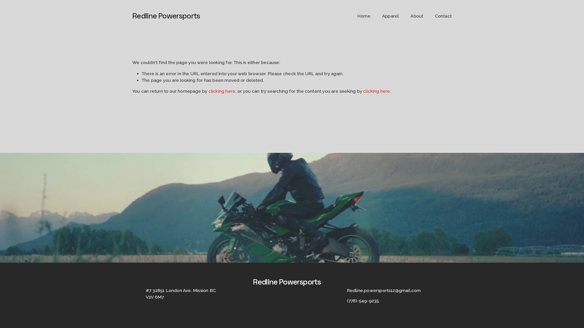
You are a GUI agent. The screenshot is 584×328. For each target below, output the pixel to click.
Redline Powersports (166, 16)
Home (363, 16)
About (416, 16)
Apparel (390, 16)
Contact (443, 16)
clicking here (222, 91)
